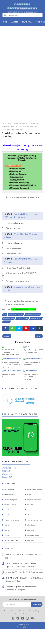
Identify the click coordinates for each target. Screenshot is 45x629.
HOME (4, 22)
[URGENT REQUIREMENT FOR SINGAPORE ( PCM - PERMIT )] (12, 359)
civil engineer (9, 489)
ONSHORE (40, 22)
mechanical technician (35, 520)
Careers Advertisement (22, 6)
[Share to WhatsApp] (12, 328)
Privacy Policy (34, 611)
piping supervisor (22, 318)
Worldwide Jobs (9, 468)
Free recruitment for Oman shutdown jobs (10, 375)
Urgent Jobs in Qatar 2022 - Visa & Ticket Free (33, 351)
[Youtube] (32, 619)
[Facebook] (12, 619)
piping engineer (8, 318)
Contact (14, 611)
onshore (7, 530)
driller (29, 495)
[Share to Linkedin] (32, 328)
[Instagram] (27, 619)
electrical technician (34, 500)
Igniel (26, 627)
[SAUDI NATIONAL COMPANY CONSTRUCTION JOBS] (12, 347)
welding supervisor (11, 540)
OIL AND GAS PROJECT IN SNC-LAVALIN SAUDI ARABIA (24, 579)
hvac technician (10, 515)
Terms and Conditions (22, 614)
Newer (7, 336)
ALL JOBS (14, 22)
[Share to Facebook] (5, 328)
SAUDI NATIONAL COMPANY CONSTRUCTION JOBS (10, 352)
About (6, 611)
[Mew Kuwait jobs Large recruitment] (33, 359)
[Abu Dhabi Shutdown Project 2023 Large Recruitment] (33, 371)
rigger (6, 535)
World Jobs (7, 474)
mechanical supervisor (33, 315)
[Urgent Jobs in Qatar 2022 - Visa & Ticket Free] (33, 347)
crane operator (9, 495)
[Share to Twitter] (19, 328)
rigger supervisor (36, 318)
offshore (7, 525)
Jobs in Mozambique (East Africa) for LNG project (23, 556)
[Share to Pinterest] (25, 328)
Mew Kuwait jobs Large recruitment (32, 363)
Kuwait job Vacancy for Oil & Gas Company (24, 572)
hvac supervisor (32, 510)
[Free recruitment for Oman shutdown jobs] (12, 371)
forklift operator (10, 505)
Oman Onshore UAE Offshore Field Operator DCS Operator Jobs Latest (21, 565)
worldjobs (6, 322)
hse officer (30, 505)
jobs (4, 315)
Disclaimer (23, 611)
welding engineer (33, 535)
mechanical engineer (15, 315)
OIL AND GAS (27, 22)
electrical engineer (10, 500)
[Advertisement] (22, 50)
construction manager (35, 489)
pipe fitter (30, 530)
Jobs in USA (7, 477)
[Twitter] (17, 619)
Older (38, 336)
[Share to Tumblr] (39, 328)
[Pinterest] (22, 619)
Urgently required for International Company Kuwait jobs (21, 588)
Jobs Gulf (6, 471)
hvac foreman (9, 510)
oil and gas (31, 525)
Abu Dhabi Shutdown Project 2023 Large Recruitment (32, 376)
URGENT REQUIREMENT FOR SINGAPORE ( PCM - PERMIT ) (11, 364)
